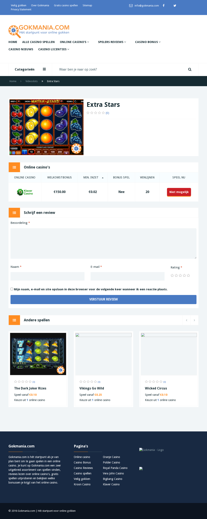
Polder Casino (111, 462)
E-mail (96, 267)
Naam (16, 267)
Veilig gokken (18, 5)
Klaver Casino (111, 484)
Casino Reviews (83, 468)
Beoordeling (20, 223)
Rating (176, 267)
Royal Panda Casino (115, 468)
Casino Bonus (147, 42)
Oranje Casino (111, 457)
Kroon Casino (82, 484)
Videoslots (31, 81)
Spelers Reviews (111, 42)
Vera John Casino (113, 473)
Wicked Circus (156, 388)
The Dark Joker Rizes (30, 388)
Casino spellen (82, 473)
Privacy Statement (21, 9)
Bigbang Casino (112, 478)
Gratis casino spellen (66, 5)
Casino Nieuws (20, 49)
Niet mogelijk (179, 192)
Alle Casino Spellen (38, 42)
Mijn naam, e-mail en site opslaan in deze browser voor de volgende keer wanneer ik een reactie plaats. (91, 289)
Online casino (82, 457)
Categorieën (25, 69)
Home (12, 42)
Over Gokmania (40, 5)
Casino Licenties (52, 49)
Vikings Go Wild (91, 388)
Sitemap (87, 5)
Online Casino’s (73, 42)
